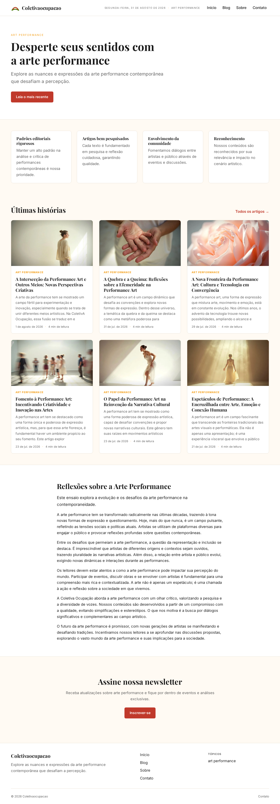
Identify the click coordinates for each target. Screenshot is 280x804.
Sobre (241, 7)
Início (211, 7)
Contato (260, 7)
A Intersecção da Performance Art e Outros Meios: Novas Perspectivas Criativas (51, 284)
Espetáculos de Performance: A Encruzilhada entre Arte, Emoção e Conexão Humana (226, 404)
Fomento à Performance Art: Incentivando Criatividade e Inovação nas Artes (44, 404)
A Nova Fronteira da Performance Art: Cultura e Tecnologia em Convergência (225, 284)
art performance (222, 761)
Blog (226, 7)
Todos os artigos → (252, 211)
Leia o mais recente (32, 97)
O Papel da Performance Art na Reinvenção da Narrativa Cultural (137, 401)
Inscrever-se (140, 713)
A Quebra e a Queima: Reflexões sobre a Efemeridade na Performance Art (136, 284)
